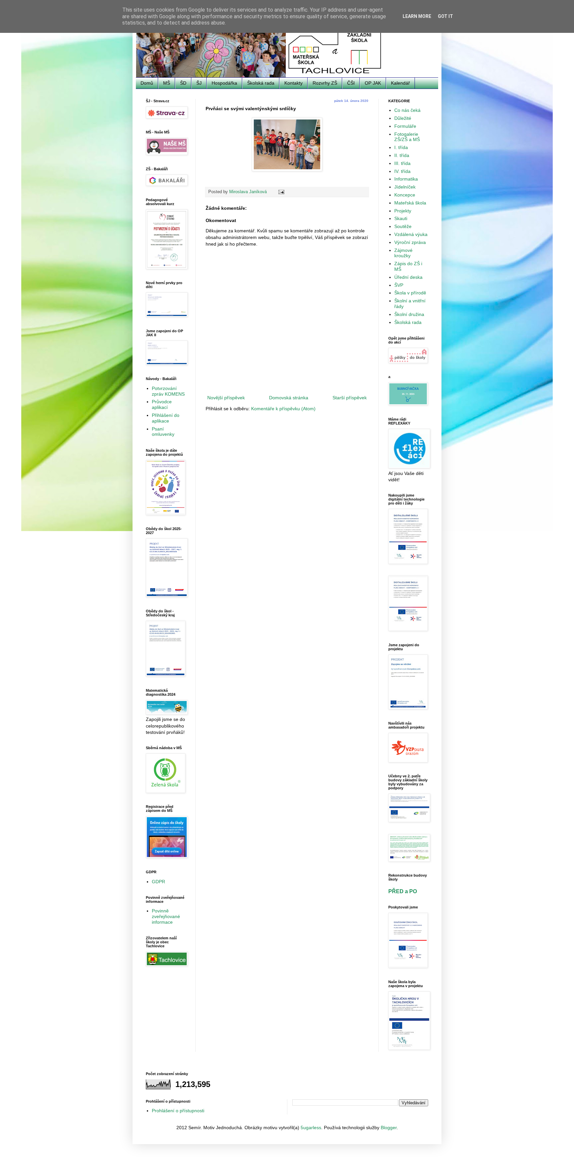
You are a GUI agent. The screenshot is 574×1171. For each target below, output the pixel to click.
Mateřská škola (410, 202)
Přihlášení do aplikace (165, 418)
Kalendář (400, 83)
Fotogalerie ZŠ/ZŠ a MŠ (407, 136)
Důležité (402, 118)
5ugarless (311, 1127)
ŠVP (398, 285)
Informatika (406, 179)
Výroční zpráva (410, 242)
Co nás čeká (407, 110)
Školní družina (409, 314)
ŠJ (199, 83)
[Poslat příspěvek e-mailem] (281, 192)
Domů (147, 83)
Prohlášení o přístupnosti (178, 1110)
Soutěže (403, 226)
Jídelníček (405, 187)
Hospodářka (224, 83)
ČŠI (351, 83)
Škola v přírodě (410, 292)
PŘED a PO (402, 891)
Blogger (389, 1127)
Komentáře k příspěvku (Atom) (283, 408)
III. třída (402, 163)
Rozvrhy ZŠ (325, 83)
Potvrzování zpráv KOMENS (168, 391)
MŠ (166, 83)
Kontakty (293, 83)
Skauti (400, 218)
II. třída (401, 155)
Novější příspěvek (226, 397)
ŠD (183, 83)
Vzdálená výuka (411, 234)
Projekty (402, 210)
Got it (445, 16)
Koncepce (404, 194)
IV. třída (402, 171)
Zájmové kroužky (403, 253)
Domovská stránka (288, 397)
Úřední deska (408, 277)
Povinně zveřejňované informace (166, 916)
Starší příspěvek (350, 397)
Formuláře (405, 126)
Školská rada (260, 83)
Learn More (417, 16)
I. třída (401, 147)
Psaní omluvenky (163, 431)
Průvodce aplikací (162, 404)
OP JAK (373, 83)
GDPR (158, 881)
